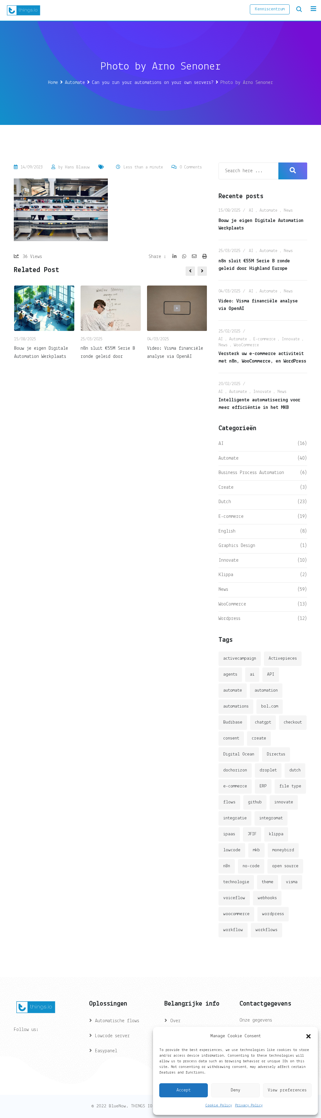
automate (232, 690)
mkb (256, 850)
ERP (263, 786)
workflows (266, 930)
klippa (276, 834)
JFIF (252, 834)
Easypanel (106, 1051)
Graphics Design (236, 545)
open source (285, 866)
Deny (235, 1090)
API (270, 674)
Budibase (232, 722)
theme (267, 882)
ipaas (229, 834)
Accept (183, 1090)
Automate (268, 210)
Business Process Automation (251, 472)
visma (291, 882)
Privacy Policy (249, 1105)
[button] (308, 1036)
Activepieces (283, 658)
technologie (236, 882)
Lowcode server (112, 1035)
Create (226, 487)
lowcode (231, 850)
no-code (251, 866)
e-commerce (235, 786)
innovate (283, 802)
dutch (295, 770)
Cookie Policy (218, 1105)
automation (266, 690)
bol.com (269, 706)
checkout (293, 722)
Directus (276, 754)
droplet (268, 770)
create (259, 738)
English (226, 531)
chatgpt (263, 722)
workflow (233, 930)
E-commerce (264, 339)
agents (230, 674)
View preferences (287, 1090)
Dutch (224, 501)
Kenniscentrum (270, 9)
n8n (226, 866)
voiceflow (234, 898)
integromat (271, 818)
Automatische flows (117, 1020)
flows (229, 802)
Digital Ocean (238, 754)
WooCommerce (246, 345)
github (255, 802)
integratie (235, 818)
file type (290, 786)
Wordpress (229, 618)
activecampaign (239, 658)
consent (231, 738)
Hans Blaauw (77, 167)
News (288, 210)
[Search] (299, 9)
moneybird (283, 850)
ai (252, 674)
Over (175, 1020)
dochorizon (235, 770)
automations (236, 706)
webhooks (267, 898)
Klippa (225, 574)
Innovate (291, 339)
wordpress (273, 914)
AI (251, 210)
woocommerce (236, 914)
